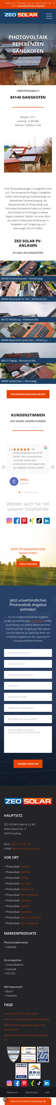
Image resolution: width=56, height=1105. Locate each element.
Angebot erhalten (28, 763)
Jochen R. (25, 479)
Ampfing (24, 866)
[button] (5, 1099)
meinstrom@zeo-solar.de (26, 848)
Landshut (25, 906)
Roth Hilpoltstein (29, 895)
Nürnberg (25, 883)
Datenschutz (31, 1092)
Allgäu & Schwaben (30, 917)
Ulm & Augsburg (29, 923)
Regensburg (26, 889)
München (25, 872)
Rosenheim (26, 912)
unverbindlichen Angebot (31, 5)
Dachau (24, 877)
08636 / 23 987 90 (21, 844)
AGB (47, 1092)
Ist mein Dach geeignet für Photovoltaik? (28, 1019)
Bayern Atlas (37, 621)
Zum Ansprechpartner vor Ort (28, 394)
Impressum (12, 1092)
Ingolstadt (25, 900)
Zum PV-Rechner (28, 564)
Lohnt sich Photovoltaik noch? (22, 1013)
